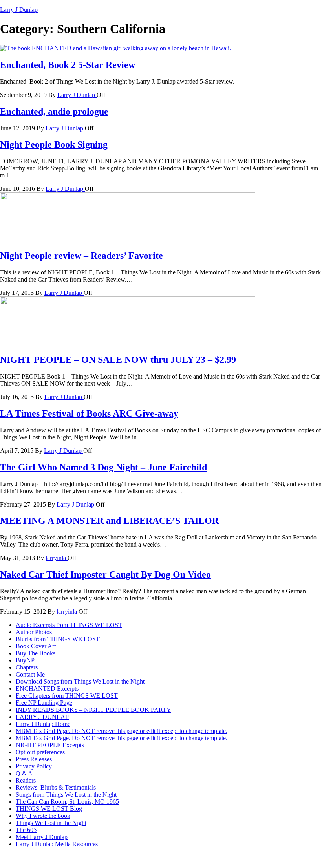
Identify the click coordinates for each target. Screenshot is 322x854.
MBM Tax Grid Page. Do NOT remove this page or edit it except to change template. (121, 731)
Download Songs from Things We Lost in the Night (80, 681)
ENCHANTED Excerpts (47, 688)
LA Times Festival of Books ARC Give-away (89, 413)
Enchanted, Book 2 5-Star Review (67, 65)
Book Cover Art (36, 646)
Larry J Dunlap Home (43, 724)
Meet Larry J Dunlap (42, 837)
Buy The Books (35, 653)
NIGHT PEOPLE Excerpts (50, 745)
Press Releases (34, 759)
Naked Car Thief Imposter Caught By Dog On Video (105, 574)
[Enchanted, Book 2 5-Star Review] (115, 48)
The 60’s (26, 830)
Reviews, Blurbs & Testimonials (56, 787)
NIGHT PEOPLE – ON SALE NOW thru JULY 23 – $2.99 (118, 360)
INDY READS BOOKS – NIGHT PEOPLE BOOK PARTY (93, 709)
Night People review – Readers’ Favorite (81, 256)
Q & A (24, 773)
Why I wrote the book (43, 815)
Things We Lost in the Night (51, 822)
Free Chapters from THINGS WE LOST (67, 695)
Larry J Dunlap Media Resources (57, 844)
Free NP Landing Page (44, 702)
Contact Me (30, 674)
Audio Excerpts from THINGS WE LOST (69, 625)
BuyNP (25, 660)
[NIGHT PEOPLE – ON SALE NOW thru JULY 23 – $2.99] (127, 343)
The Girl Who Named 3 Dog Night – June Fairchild (103, 467)
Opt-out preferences (40, 752)
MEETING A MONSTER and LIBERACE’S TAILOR (109, 521)
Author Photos (34, 632)
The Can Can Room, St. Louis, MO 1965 (67, 801)
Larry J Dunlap (19, 9)
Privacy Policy (34, 766)
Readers (26, 780)
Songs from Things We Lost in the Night (66, 794)
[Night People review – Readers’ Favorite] (127, 239)
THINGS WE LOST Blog (49, 808)
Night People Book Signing (54, 144)
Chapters (27, 667)
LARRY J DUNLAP (42, 716)
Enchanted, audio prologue (54, 111)
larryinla (57, 557)
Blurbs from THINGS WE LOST (58, 639)
